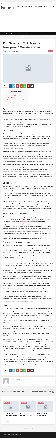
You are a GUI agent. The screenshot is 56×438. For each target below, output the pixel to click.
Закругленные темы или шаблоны (17, 100)
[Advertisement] (28, 21)
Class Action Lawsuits (27, 6)
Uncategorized (6, 402)
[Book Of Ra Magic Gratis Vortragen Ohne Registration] (11, 406)
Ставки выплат (11, 95)
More (45, 6)
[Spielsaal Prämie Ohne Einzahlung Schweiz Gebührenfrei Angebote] (45, 406)
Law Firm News (38, 6)
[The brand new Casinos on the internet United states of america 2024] (28, 406)
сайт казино (24, 221)
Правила (9, 102)
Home (18, 6)
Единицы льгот (11, 97)
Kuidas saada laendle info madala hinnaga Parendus (13, 391)
